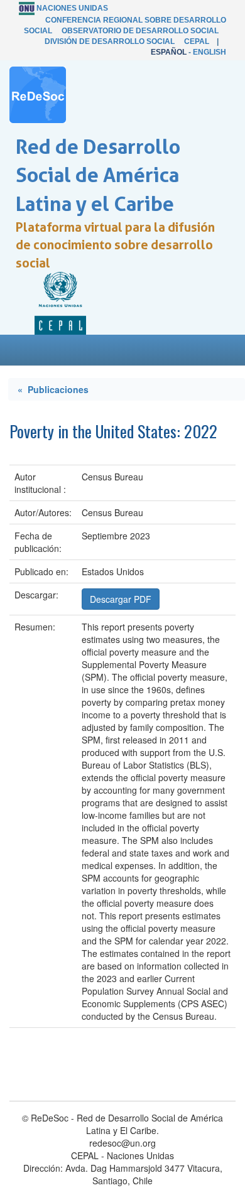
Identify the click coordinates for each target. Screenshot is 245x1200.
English (209, 52)
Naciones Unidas (72, 8)
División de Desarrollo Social (110, 41)
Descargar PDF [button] (120, 599)
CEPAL (196, 41)
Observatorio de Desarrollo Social (140, 30)
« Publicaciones (53, 389)
